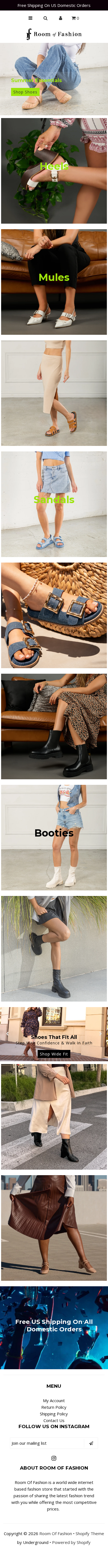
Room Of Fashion (55, 1533)
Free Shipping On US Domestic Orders (54, 5)
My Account (54, 1400)
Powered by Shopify (71, 1542)
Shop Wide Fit (54, 1054)
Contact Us (54, 1420)
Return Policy (53, 1407)
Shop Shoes (25, 92)
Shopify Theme (90, 1533)
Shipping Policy (54, 1414)
